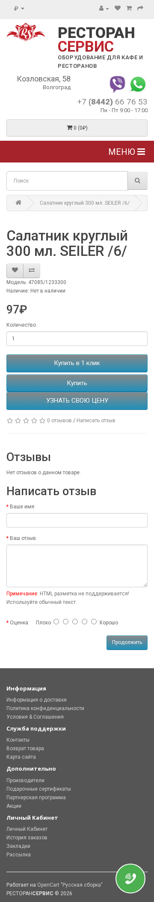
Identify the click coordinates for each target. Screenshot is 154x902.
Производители (25, 780)
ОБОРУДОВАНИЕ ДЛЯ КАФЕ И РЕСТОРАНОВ (100, 61)
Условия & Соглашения (35, 717)
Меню (122, 152)
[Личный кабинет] (104, 9)
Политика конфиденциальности (45, 708)
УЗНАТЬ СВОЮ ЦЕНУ (77, 400)
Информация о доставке (36, 700)
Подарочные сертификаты (38, 789)
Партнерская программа (36, 797)
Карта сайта (21, 757)
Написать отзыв (96, 420)
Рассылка (18, 855)
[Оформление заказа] (140, 9)
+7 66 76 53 (112, 101)
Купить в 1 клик (77, 363)
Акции (13, 806)
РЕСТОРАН (96, 39)
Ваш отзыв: (23, 538)
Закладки (18, 846)
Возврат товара (25, 748)
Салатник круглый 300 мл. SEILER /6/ (85, 203)
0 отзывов (59, 420)
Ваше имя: (23, 507)
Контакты (18, 740)
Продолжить (127, 642)
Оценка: (20, 623)
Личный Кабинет (26, 829)
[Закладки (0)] (118, 9)
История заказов (26, 838)
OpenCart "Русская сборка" (70, 885)
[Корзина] (129, 9)
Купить (77, 383)
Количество (21, 325)
